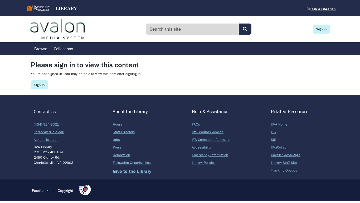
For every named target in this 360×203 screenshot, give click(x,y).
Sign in (321, 29)
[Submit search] (245, 29)
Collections (63, 48)
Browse (40, 48)
